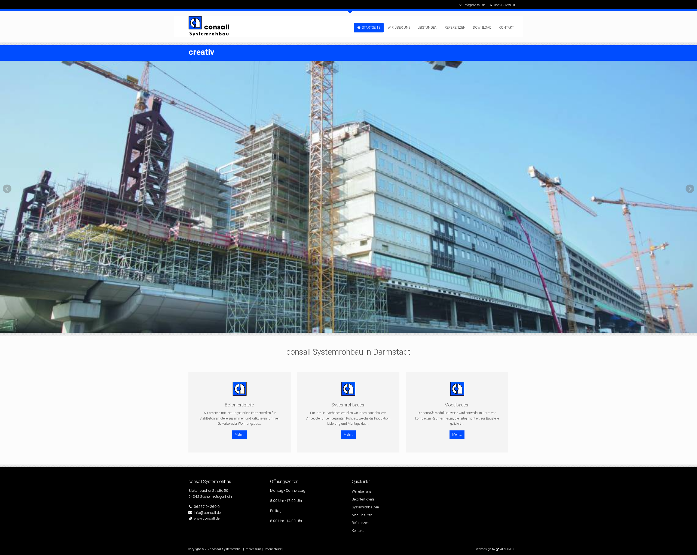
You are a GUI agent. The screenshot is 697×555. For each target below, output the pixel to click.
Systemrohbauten (365, 507)
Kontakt (506, 27)
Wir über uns (399, 27)
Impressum (253, 549)
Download (482, 27)
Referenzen (455, 27)
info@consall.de (474, 5)
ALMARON (507, 549)
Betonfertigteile (363, 499)
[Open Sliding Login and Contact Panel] (351, 13)
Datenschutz (273, 549)
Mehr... (239, 434)
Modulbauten (362, 515)
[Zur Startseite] (210, 26)
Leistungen (427, 27)
